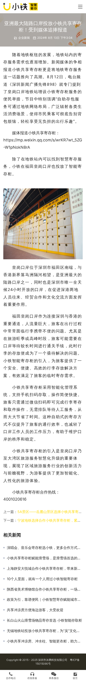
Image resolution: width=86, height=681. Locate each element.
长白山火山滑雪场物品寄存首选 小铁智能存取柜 (44, 620)
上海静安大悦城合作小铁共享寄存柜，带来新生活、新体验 (45, 568)
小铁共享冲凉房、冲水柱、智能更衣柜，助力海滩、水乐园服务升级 (45, 641)
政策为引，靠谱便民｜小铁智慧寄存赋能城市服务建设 (45, 599)
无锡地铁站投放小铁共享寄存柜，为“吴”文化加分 (45, 631)
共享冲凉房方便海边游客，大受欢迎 (35, 610)
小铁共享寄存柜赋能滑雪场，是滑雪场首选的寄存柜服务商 (45, 558)
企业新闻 (24, 37)
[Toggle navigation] (80, 7)
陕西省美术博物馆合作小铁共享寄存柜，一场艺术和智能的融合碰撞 (45, 589)
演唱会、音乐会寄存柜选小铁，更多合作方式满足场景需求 (45, 548)
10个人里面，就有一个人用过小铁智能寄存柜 (42, 579)
